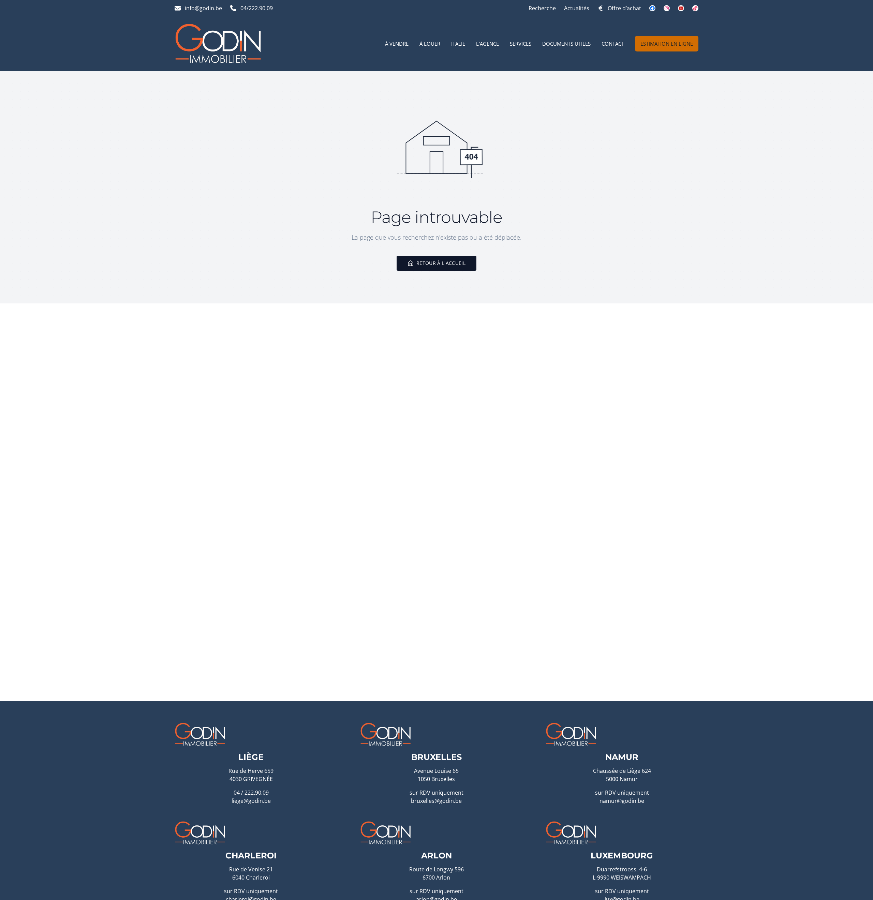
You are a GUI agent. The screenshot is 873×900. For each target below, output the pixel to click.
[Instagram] (667, 8)
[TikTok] (695, 8)
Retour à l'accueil (440, 263)
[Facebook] (652, 8)
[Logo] (218, 43)
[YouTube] (681, 8)
